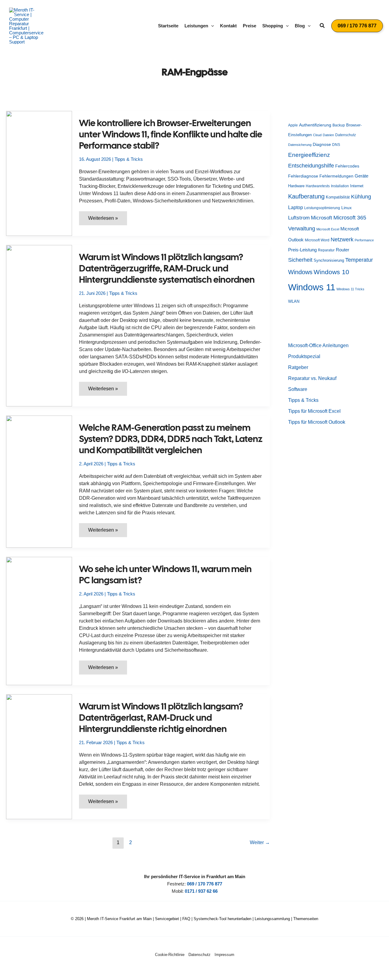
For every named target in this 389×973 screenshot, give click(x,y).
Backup (338, 125)
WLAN (293, 301)
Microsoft (321, 218)
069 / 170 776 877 (204, 883)
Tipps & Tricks (129, 159)
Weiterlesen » (103, 220)
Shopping (272, 25)
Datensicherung (300, 145)
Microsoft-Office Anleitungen (318, 345)
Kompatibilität (338, 197)
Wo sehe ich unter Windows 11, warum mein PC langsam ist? (165, 574)
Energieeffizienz (309, 155)
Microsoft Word (317, 240)
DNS (336, 145)
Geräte (361, 175)
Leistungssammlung (272, 918)
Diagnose (322, 144)
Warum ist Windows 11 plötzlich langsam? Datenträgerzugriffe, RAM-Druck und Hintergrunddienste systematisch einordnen (167, 268)
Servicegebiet (167, 918)
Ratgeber (298, 367)
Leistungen (196, 25)
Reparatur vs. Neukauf (312, 378)
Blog (300, 25)
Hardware (296, 186)
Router (342, 249)
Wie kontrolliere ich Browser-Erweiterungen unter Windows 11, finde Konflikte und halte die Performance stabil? (170, 134)
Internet (356, 186)
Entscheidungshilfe (311, 166)
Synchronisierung (329, 260)
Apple (293, 125)
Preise (249, 25)
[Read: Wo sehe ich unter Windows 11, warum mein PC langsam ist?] (39, 620)
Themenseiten (305, 918)
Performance (364, 240)
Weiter (260, 842)
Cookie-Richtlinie (169, 954)
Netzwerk (342, 239)
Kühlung (361, 197)
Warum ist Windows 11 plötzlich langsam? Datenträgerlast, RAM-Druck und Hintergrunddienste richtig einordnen (161, 717)
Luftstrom (299, 218)
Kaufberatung (306, 196)
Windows (300, 272)
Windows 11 (311, 287)
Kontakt (228, 25)
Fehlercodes (347, 166)
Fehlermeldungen (336, 176)
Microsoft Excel (327, 229)
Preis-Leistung (302, 249)
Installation (340, 186)
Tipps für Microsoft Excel (314, 411)
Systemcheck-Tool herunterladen (222, 918)
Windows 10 (331, 271)
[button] (211, 25)
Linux (346, 207)
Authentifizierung (315, 124)
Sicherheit (300, 260)
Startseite (168, 25)
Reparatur (326, 250)
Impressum (224, 954)
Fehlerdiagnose (303, 176)
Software (297, 389)
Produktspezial (304, 356)
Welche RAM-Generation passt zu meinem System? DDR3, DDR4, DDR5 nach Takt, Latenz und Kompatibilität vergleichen (171, 439)
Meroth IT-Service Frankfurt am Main (119, 918)
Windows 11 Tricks (350, 289)
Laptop (295, 207)
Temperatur (359, 260)
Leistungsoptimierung (322, 208)
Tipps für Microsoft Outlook (316, 422)
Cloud (317, 135)
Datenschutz (345, 135)
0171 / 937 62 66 (201, 891)
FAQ (186, 918)
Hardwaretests (318, 186)
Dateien (328, 135)
